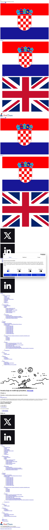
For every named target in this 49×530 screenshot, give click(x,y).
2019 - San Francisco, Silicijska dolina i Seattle (13, 346)
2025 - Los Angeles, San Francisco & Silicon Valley (14, 343)
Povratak (30, 390)
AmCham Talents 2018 (9, 332)
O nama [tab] (39, 257)
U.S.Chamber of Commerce (16, 527)
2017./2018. (8, 491)
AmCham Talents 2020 (9, 482)
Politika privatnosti (5, 410)
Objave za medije (6, 354)
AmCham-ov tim (6, 297)
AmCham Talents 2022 (9, 329)
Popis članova (6, 513)
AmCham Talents (7, 476)
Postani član (4, 519)
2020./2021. (8, 337)
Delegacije (5, 342)
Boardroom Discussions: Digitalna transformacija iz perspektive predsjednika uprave (17, 335)
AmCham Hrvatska (7, 295)
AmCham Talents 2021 (9, 330)
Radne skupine (6, 314)
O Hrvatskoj (6, 452)
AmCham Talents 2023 (9, 328)
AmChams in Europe (8, 527)
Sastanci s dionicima (7, 305)
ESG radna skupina (9, 315)
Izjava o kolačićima (5, 411)
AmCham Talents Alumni (10, 333)
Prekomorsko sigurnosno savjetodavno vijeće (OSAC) (14, 317)
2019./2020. (8, 338)
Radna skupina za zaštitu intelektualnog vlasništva (13, 316)
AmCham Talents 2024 (9, 327)
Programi (3, 322)
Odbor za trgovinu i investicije (10, 311)
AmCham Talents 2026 (9, 477)
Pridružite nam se (3, 397)
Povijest (5, 301)
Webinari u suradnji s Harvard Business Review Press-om (13, 324)
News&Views (6, 358)
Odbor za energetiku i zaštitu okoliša (11, 461)
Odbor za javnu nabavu (9, 309)
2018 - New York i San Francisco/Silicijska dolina (13, 347)
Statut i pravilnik (6, 363)
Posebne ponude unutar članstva (9, 514)
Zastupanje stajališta (5, 304)
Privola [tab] (10, 257)
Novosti (3, 352)
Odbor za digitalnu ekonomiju (10, 308)
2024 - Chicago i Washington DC (11, 495)
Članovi (3, 361)
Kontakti (5, 296)
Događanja (4, 321)
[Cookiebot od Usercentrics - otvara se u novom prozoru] (41, 254)
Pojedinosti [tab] (24, 257)
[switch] (19, 271)
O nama (3, 446)
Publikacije (4, 356)
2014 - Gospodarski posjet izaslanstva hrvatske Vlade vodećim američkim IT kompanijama (20, 348)
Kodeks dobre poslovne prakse (9, 299)
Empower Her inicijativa (8, 323)
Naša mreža (6, 451)
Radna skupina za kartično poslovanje (12, 318)
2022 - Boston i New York (10, 345)
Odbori (5, 307)
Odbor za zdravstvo (9, 310)
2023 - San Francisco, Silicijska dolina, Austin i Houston (14, 344)
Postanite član (6, 302)
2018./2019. (8, 339)
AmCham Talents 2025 (9, 326)
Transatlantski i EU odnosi (8, 510)
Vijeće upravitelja (6, 298)
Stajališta (5, 306)
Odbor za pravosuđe (9, 312)
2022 (7, 336)
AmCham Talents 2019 (9, 331)
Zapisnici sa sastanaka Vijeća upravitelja (10, 364)
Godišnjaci (5, 357)
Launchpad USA (6, 350)
